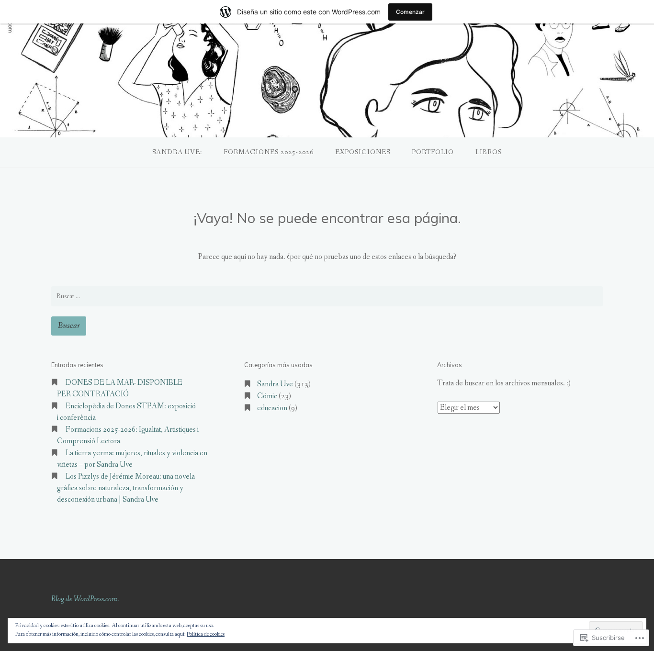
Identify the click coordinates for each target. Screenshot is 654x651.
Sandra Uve (275, 384)
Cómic (267, 396)
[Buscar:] (327, 296)
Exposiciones (362, 152)
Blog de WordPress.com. (85, 599)
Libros (488, 152)
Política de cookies (206, 634)
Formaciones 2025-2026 (269, 152)
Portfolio (433, 152)
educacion (272, 408)
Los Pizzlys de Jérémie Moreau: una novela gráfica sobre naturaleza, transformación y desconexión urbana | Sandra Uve (126, 488)
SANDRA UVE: (177, 152)
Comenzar (410, 11)
